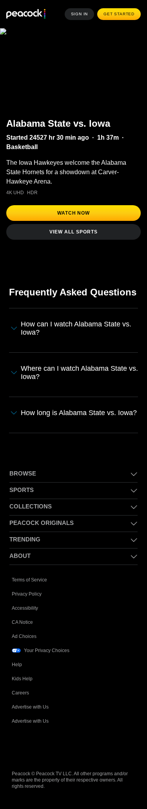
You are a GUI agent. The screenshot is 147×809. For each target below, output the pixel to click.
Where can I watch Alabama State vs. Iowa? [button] (76, 372)
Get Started (119, 14)
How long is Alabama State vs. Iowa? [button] (69, 416)
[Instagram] (79, 753)
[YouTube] (59, 753)
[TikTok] (38, 753)
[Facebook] (18, 753)
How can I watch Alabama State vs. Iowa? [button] (78, 328)
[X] (99, 753)
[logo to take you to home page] (25, 14)
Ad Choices (24, 643)
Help (17, 671)
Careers (21, 700)
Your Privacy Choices (47, 657)
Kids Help (22, 686)
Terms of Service (30, 587)
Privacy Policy (27, 601)
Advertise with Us (31, 714)
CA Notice (23, 629)
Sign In (81, 14)
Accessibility (25, 615)
